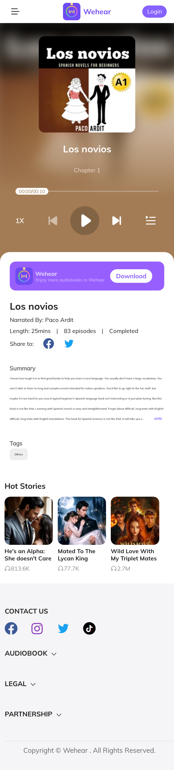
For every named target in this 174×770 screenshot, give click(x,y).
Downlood (131, 276)
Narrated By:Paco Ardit (41, 319)
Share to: (22, 343)
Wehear (97, 11)
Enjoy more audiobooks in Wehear (70, 280)
